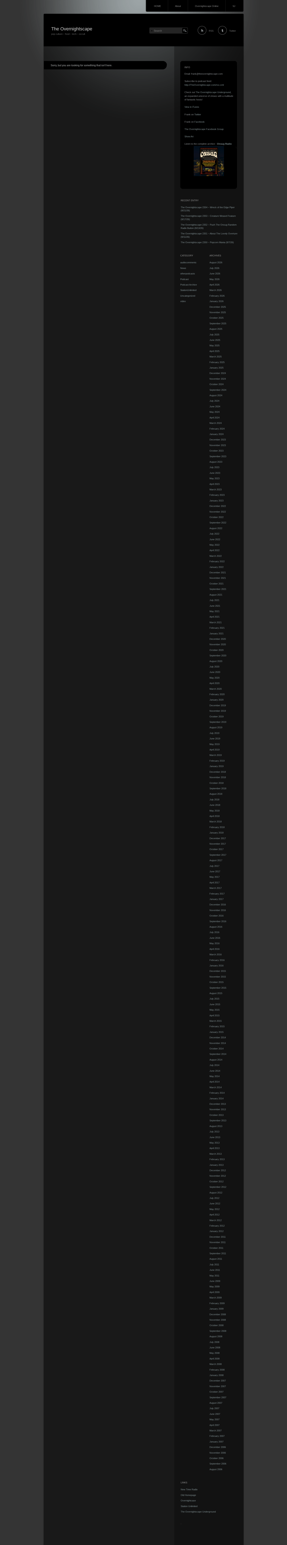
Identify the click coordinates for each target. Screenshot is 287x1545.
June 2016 (214, 938)
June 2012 (214, 1203)
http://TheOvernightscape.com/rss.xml (204, 85)
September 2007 (217, 1397)
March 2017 (215, 888)
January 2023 (216, 500)
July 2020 (214, 666)
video (183, 301)
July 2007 (214, 1408)
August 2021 (215, 594)
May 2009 (214, 1286)
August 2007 (215, 1403)
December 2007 (217, 1380)
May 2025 (214, 345)
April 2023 (214, 484)
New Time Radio (189, 1489)
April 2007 (214, 1425)
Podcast (184, 279)
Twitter (232, 31)
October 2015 (216, 982)
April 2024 (214, 417)
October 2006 (216, 1458)
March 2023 (215, 489)
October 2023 (216, 450)
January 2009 (216, 1308)
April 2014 (214, 1081)
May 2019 (214, 744)
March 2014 (215, 1087)
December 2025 (217, 307)
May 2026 (214, 279)
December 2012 (217, 1170)
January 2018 (216, 832)
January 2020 (216, 699)
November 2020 (217, 644)
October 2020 (216, 650)
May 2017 (214, 877)
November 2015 (217, 976)
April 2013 (214, 1148)
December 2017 (217, 838)
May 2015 (214, 1010)
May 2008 (214, 1353)
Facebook (199, 122)
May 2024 (214, 412)
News (183, 268)
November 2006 (217, 1453)
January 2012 (216, 1231)
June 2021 (214, 606)
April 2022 (214, 550)
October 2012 (216, 1181)
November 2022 (217, 511)
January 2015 (216, 1032)
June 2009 (214, 1281)
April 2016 (214, 949)
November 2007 (217, 1386)
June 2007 (214, 1414)
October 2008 (216, 1325)
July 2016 (214, 932)
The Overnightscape (71, 28)
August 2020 (215, 661)
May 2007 (214, 1419)
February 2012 (217, 1225)
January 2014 (216, 1098)
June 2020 (214, 672)
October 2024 (216, 384)
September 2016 (217, 921)
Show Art (189, 136)
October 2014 (216, 1048)
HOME (157, 6)
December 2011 (217, 1237)
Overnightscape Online (207, 6)
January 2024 (216, 434)
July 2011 (214, 1264)
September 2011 (217, 1253)
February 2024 (217, 428)
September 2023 (217, 456)
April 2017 (214, 882)
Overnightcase (188, 1500)
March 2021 (215, 622)
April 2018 (214, 816)
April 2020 (214, 683)
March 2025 (215, 356)
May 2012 (214, 1209)
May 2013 (214, 1142)
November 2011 (217, 1242)
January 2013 (216, 1165)
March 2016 (215, 954)
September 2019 (217, 722)
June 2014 (214, 1071)
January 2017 (216, 899)
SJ (234, 6)
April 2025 (214, 351)
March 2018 (215, 821)
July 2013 (214, 1131)
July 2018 (214, 799)
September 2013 (217, 1120)
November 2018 (217, 777)
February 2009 (217, 1303)
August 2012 (215, 1192)
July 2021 (214, 600)
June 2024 (214, 406)
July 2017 (214, 866)
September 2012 (217, 1187)
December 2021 (217, 572)
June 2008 (214, 1347)
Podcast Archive (188, 284)
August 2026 (215, 262)
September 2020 (217, 655)
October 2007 (216, 1391)
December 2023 (217, 439)
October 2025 (216, 318)
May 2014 (214, 1076)
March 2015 (215, 1021)
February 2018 (217, 827)
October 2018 (216, 783)
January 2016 (216, 965)
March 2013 (215, 1154)
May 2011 (214, 1275)
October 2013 (216, 1115)
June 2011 (214, 1270)
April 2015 (214, 1015)
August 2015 (215, 993)
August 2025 (215, 329)
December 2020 (217, 639)
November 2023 (217, 445)
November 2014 (217, 1043)
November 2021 (217, 578)
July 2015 (214, 998)
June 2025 (214, 340)
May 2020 (214, 677)
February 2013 (217, 1159)
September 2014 (217, 1054)
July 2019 (214, 733)
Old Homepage (188, 1495)
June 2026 (214, 273)
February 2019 (217, 761)
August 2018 (215, 794)
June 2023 (214, 473)
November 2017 (217, 844)
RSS (211, 31)
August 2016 (215, 927)
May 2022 (214, 545)
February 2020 (217, 694)
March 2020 (215, 689)
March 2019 (215, 755)
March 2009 (215, 1297)
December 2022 (217, 506)
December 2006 (217, 1447)
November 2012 (217, 1176)
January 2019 (216, 766)
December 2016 (217, 904)
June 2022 (214, 539)
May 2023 (214, 478)
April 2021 (214, 616)
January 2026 (216, 301)
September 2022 (217, 522)
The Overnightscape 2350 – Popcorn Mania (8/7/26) (207, 242)
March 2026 (215, 290)
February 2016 (217, 960)
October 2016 (216, 915)
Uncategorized (187, 296)
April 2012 (214, 1214)
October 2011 (216, 1248)
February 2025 (217, 362)
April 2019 (214, 749)
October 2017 (216, 849)
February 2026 (217, 296)
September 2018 (217, 788)
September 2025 (217, 323)
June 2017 (214, 871)
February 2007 (217, 1436)
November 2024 (217, 379)
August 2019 (215, 727)
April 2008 (214, 1358)
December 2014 (217, 1037)
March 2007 (215, 1430)
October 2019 (216, 716)
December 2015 (217, 971)
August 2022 (215, 528)
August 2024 (215, 395)
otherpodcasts (187, 273)
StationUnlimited (188, 290)
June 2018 (214, 805)
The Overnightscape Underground (213, 92)
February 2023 (217, 495)
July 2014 (214, 1065)
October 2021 (216, 583)
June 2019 (214, 738)
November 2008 (217, 1320)
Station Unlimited (189, 1506)
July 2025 (214, 334)
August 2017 (215, 860)
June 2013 (214, 1137)
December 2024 (217, 373)
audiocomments (188, 262)
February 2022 (217, 561)
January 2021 (216, 633)
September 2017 (217, 855)
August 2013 (215, 1126)
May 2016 (214, 943)
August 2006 (215, 1469)
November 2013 (217, 1109)
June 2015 (214, 1004)
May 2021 (214, 611)
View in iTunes (191, 107)
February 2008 (217, 1369)
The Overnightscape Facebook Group (204, 129)
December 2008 (217, 1314)
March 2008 (215, 1364)
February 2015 (217, 1026)
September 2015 (217, 988)
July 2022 (214, 533)
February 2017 (217, 893)
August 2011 (215, 1259)
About (178, 6)
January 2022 (216, 567)
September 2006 (217, 1463)
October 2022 (216, 517)
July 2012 (214, 1198)
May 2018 (214, 810)
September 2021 (217, 589)
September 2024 (217, 390)
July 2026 (214, 268)
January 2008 (216, 1375)
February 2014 (217, 1093)
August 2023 (215, 462)
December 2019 (217, 705)
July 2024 (214, 401)
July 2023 (214, 467)
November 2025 (217, 312)
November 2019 (217, 711)
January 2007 (216, 1441)
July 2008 (214, 1342)
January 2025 (216, 367)
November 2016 (217, 910)
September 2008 (217, 1331)
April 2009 (214, 1292)
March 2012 (215, 1220)
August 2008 (215, 1336)
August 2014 (215, 1059)
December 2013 (217, 1104)
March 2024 (215, 423)
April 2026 (214, 284)
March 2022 (215, 556)
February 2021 (217, 628)
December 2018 (217, 772)
